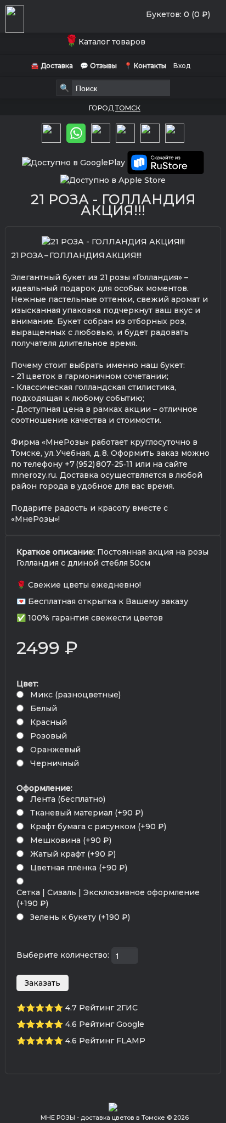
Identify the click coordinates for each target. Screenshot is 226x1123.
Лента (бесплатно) (67, 799)
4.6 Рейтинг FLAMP (105, 1041)
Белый (43, 708)
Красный (48, 722)
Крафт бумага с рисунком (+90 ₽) (98, 826)
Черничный (54, 763)
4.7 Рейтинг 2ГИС (101, 1008)
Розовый (48, 736)
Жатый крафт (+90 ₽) (73, 854)
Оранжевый (55, 750)
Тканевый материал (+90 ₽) (86, 813)
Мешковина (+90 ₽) (70, 840)
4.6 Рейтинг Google (104, 1024)
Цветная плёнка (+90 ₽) (78, 868)
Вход (181, 66)
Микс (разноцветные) (75, 695)
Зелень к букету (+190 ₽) (80, 917)
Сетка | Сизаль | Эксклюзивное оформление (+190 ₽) (108, 897)
